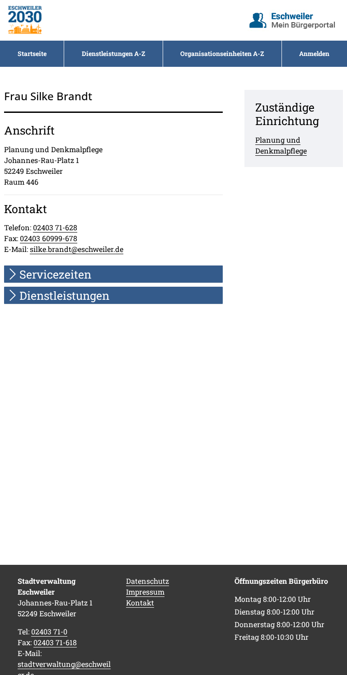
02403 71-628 (55, 227)
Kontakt (140, 602)
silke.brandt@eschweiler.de (76, 249)
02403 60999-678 (48, 238)
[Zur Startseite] (25, 20)
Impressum (145, 591)
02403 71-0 (49, 631)
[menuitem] (32, 54)
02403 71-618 (55, 642)
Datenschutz (147, 581)
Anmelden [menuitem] (314, 53)
